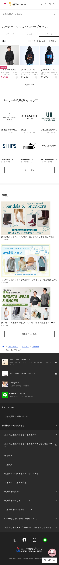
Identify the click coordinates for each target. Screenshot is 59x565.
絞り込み (51, 560)
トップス (25, 347)
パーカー (35, 347)
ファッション (13, 347)
